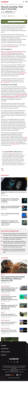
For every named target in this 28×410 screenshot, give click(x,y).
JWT (26, 137)
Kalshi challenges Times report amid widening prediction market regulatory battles (9, 289)
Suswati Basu (4, 282)
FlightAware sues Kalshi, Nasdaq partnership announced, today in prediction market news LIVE (14, 250)
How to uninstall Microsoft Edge (10, 213)
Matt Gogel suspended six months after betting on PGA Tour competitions (9, 316)
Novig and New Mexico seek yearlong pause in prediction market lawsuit (9, 332)
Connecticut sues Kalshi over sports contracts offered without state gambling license (9, 324)
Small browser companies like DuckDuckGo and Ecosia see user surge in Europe (10, 222)
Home (2, 4)
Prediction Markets (5, 286)
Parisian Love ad (15, 143)
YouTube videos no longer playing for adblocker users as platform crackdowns (10, 200)
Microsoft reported (5, 54)
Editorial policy (12, 153)
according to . (9, 46)
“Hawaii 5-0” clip (22, 72)
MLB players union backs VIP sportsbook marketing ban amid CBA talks (9, 307)
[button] (23, 1)
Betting (3, 274)
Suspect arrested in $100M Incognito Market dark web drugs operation (10, 207)
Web (2, 170)
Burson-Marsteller (5, 82)
